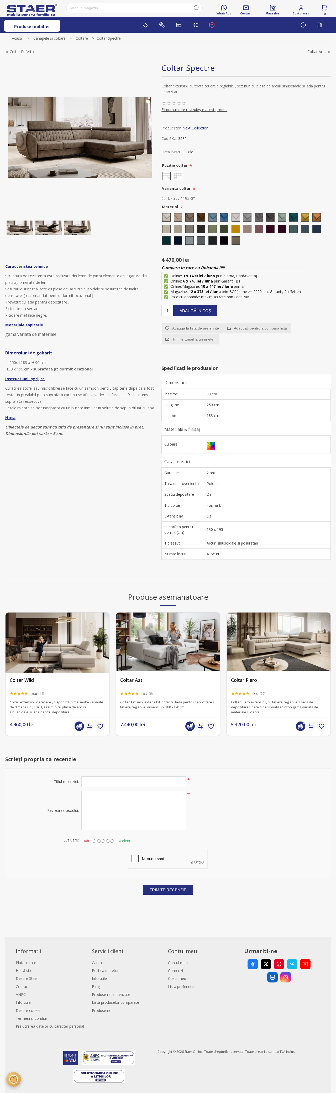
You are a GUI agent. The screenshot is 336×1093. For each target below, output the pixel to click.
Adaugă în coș (195, 310)
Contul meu (178, 962)
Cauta (97, 962)
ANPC (21, 994)
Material (170, 206)
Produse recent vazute (111, 994)
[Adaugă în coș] (79, 726)
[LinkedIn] (272, 977)
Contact (22, 986)
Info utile (23, 1002)
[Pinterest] (279, 964)
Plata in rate (26, 962)
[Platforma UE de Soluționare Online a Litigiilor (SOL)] (99, 1076)
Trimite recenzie (168, 890)
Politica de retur (105, 970)
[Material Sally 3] (20, 228)
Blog (96, 986)
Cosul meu (177, 978)
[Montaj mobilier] (162, 25)
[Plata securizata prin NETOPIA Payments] (70, 1058)
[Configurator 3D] (212, 25)
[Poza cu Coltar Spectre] (48, 228)
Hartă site (24, 970)
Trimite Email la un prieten (194, 339)
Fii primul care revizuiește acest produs (194, 109)
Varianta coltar (177, 188)
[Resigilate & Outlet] (145, 25)
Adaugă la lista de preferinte (195, 328)
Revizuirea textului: (63, 810)
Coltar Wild (22, 680)
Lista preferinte (181, 986)
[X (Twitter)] (266, 964)
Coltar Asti (132, 680)
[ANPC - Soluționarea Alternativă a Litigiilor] (108, 1058)
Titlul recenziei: (66, 781)
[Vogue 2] (278, 664)
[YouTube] (305, 964)
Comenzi (175, 970)
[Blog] (319, 25)
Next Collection (195, 127)
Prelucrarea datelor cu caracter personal (50, 1026)
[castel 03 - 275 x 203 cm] (57, 664)
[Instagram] (285, 977)
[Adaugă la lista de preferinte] (100, 726)
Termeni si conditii (31, 1018)
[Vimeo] (292, 964)
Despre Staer (27, 978)
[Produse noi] (195, 25)
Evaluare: (71, 840)
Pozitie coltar (175, 165)
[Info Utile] (303, 25)
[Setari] (13, 1079)
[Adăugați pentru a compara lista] (89, 726)
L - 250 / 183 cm (182, 198)
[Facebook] (253, 964)
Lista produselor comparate (115, 1002)
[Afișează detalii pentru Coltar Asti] (168, 664)
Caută (196, 8)
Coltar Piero (244, 680)
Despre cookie (28, 1010)
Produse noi (102, 1010)
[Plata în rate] (178, 25)
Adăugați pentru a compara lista (260, 328)
